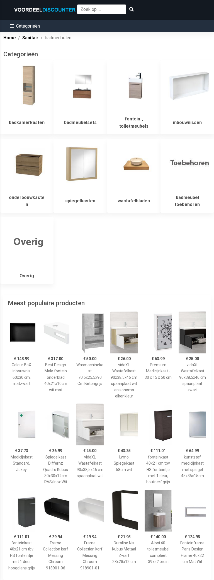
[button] (25, 26)
